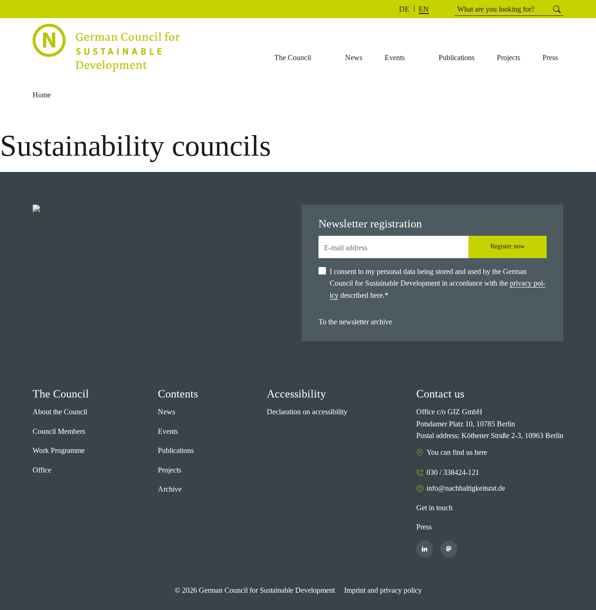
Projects (169, 470)
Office (42, 470)
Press (424, 527)
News (166, 412)
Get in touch (434, 508)
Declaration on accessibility (307, 412)
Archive (170, 489)
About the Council (60, 412)
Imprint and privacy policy (383, 590)
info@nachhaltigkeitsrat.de (466, 488)
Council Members (59, 431)
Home (42, 95)
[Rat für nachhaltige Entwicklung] (106, 48)
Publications (176, 450)
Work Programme (59, 450)
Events (168, 431)
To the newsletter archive (355, 322)
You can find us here (457, 452)
